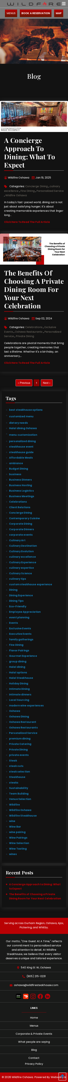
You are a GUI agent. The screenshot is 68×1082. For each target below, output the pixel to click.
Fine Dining (27, 191)
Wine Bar (15, 826)
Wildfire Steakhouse (23, 815)
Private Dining (25, 336)
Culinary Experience (22, 562)
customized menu (21, 416)
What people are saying (34, 1042)
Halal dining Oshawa (23, 428)
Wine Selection (19, 843)
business (15, 474)
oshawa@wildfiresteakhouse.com (36, 985)
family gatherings (21, 639)
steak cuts (16, 766)
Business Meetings (21, 496)
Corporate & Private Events (34, 1034)
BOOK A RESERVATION (35, 13)
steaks (13, 782)
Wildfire (14, 804)
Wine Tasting (18, 848)
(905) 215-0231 (36, 976)
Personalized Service (50, 191)
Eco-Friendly (17, 606)
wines (13, 854)
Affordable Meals (21, 457)
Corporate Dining (20, 523)
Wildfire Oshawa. (23, 1077)
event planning (19, 617)
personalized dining (22, 441)
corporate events (21, 534)
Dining (13, 590)
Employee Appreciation (25, 612)
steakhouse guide (21, 452)
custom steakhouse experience (30, 584)
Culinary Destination (23, 545)
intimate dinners (20, 694)
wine (12, 821)
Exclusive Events (20, 628)
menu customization (23, 435)
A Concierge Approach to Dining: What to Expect (29, 152)
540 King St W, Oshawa (36, 967)
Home (34, 1018)
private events (19, 755)
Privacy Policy (34, 1064)
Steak (13, 760)
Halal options (18, 672)
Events (13, 623)
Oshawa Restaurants (28, 332)
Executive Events (20, 634)
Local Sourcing (19, 700)
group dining (17, 661)
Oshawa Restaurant (22, 722)
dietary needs (18, 423)
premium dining (20, 738)
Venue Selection (20, 799)
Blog (34, 1050)
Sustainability (18, 788)
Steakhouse (17, 777)
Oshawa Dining (19, 716)
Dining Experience (21, 595)
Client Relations (19, 507)
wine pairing (17, 832)
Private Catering (20, 744)
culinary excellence (22, 557)
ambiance (16, 463)
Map (59, 13)
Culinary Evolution (21, 551)
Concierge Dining (36, 186)
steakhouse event (21, 446)
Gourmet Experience (23, 656)
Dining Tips (16, 601)
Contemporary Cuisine (24, 518)
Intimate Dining (19, 689)
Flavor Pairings (19, 650)
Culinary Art (17, 540)
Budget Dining (18, 468)
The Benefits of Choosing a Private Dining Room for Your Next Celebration (34, 289)
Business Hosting (20, 485)
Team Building (19, 793)
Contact (33, 1058)
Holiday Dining (18, 683)
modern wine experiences (26, 705)
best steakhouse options (26, 410)
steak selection (19, 771)
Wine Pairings (18, 837)
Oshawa (14, 711)
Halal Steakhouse (21, 678)
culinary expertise (21, 568)
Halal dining (17, 667)
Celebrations (33, 327)
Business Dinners (20, 479)
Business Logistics (21, 490)
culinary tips (17, 579)
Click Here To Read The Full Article (27, 222)
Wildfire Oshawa (16, 195)
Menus (11, 13)
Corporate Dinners (21, 529)
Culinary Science (20, 573)
